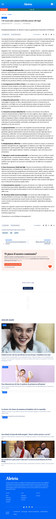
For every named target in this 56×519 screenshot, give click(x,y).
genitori (16, 233)
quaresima (5, 367)
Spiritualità (8, 499)
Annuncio (23, 499)
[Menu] (11, 4)
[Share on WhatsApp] (54, 34)
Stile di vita (3, 14)
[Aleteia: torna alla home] (28, 4)
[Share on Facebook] (43, 34)
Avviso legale (24, 511)
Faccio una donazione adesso (12, 264)
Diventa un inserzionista (33, 511)
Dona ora (3, 9)
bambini (4, 392)
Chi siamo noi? (17, 511)
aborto (4, 325)
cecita (4, 442)
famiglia (9, 14)
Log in (32, 282)
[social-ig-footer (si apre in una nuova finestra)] (32, 507)
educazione (5, 233)
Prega (31, 9)
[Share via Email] (51, 34)
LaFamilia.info (17, 23)
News (7, 495)
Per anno (38, 495)
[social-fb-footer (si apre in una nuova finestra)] (26, 507)
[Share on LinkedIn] (46, 34)
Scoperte (8, 501)
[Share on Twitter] (48, 34)
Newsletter (23, 495)
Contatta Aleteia (44, 511)
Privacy (15, 514)
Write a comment (28, 288)
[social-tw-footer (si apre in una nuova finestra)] (29, 507)
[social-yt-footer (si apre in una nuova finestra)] (23, 507)
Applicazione (24, 497)
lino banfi (5, 417)
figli (11, 233)
